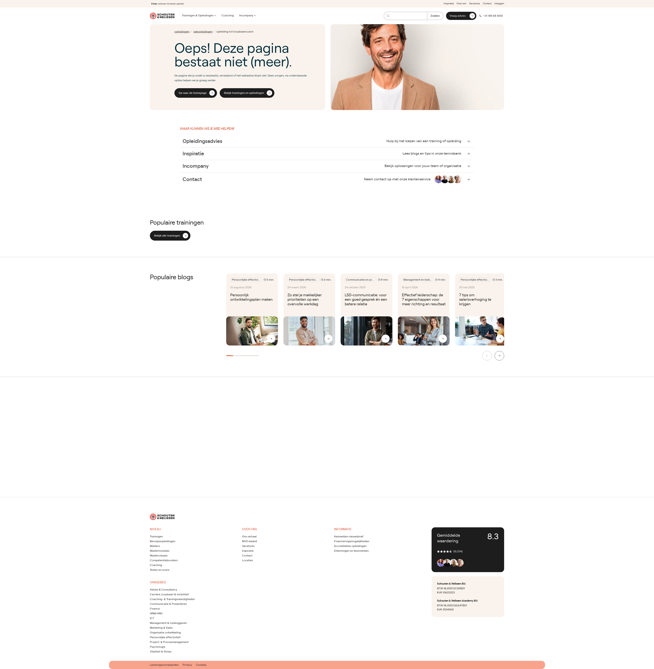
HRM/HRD (156, 613)
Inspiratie (449, 3)
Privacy (187, 665)
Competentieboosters (164, 560)
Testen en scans (159, 570)
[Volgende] (499, 355)
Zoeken (435, 15)
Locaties (247, 560)
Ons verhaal (249, 536)
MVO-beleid (249, 541)
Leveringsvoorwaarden (164, 665)
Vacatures (474, 3)
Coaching (228, 15)
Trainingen (156, 536)
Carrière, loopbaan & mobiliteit (169, 594)
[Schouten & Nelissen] (162, 16)
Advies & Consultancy (163, 589)
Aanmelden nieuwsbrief (348, 536)
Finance (155, 608)
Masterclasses (158, 555)
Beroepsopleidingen (162, 541)
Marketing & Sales (161, 627)
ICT (152, 618)
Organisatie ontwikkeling (165, 632)
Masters (155, 546)
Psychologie (157, 647)
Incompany (246, 15)
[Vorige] (487, 355)
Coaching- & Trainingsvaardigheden (172, 599)
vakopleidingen (203, 31)
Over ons (461, 3)
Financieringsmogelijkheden (351, 541)
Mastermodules (159, 550)
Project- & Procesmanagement (169, 642)
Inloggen (499, 3)
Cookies (201, 665)
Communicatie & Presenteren (168, 604)
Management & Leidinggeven (168, 623)
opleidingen (181, 31)
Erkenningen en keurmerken (351, 550)
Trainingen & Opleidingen (197, 15)
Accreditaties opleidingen (350, 546)
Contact (487, 3)
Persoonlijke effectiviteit (165, 637)
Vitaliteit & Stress (160, 651)
